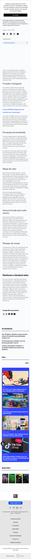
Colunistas (15, 525)
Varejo (4, 387)
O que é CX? (15, 539)
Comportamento (6, 432)
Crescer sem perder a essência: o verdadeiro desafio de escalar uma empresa (13, 347)
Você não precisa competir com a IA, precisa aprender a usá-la (13, 342)
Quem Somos (15, 529)
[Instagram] (14, 508)
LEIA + (27, 363)
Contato (15, 532)
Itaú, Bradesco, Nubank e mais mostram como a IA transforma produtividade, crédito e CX (14, 336)
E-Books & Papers (15, 519)
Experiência (5, 409)
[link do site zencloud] (20, 556)
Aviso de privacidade (15, 535)
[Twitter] (17, 508)
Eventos (15, 522)
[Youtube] (21, 508)
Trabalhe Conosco (15, 542)
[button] (4, 34)
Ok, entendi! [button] (15, 15)
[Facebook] (10, 508)
